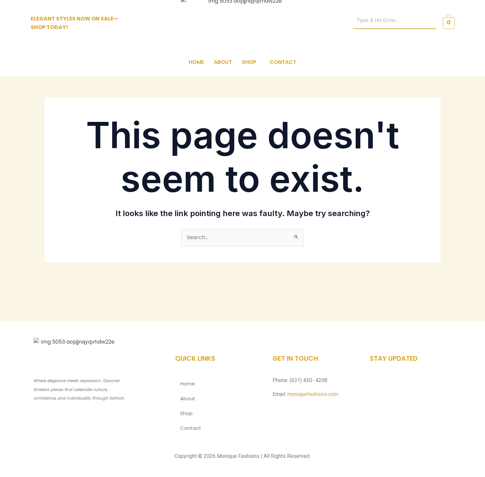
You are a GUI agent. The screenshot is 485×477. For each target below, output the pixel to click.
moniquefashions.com (312, 394)
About (223, 62)
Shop (249, 62)
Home (196, 62)
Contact (283, 62)
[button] (251, 62)
